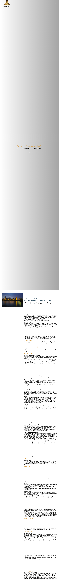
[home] (7, 3)
